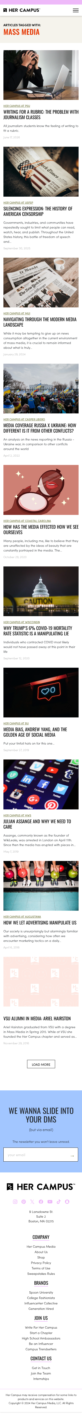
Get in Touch (41, 1367)
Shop (41, 1257)
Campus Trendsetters (41, 1349)
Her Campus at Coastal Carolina (27, 520)
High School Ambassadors (41, 1338)
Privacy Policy (41, 1262)
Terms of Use (41, 1268)
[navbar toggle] (76, 10)
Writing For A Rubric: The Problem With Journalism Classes (41, 114)
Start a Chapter (41, 1332)
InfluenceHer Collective (41, 1303)
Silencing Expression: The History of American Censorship (37, 211)
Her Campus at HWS (17, 815)
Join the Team (41, 1373)
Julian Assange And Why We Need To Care (37, 824)
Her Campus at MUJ (16, 313)
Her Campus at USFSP (18, 202)
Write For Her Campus (41, 1327)
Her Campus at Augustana (22, 916)
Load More (41, 1064)
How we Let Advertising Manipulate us (39, 922)
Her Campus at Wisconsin (21, 622)
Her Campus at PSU (16, 105)
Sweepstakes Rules (41, 1273)
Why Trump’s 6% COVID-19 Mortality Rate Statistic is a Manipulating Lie (37, 631)
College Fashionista (41, 1297)
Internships (41, 1378)
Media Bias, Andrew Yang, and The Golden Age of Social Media (35, 732)
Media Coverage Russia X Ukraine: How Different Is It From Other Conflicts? (39, 428)
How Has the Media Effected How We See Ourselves (41, 529)
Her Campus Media (41, 1246)
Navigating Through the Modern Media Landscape (40, 322)
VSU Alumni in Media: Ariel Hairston (37, 1018)
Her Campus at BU (16, 723)
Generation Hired (41, 1308)
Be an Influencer (41, 1343)
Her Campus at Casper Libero (24, 419)
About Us (41, 1252)
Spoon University (41, 1292)
